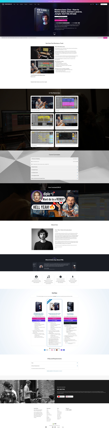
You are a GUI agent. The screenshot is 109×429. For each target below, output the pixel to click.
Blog (38, 4)
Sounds (26, 4)
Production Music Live (57, 425)
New (17, 4)
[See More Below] (54, 34)
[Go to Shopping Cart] (93, 4)
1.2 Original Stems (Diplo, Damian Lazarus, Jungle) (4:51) (40, 164)
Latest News (36, 408)
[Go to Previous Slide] (34, 267)
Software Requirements (35, 365)
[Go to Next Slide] (75, 267)
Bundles (21, 4)
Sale (14, 4)
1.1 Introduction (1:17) (54, 161)
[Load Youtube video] (54, 203)
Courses (30, 4)
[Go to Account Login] (91, 4)
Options (61, 20)
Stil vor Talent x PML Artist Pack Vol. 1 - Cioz (55, 314)
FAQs (32, 362)
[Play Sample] (55, 23)
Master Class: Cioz (51, 313)
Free (35, 4)
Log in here (58, 296)
